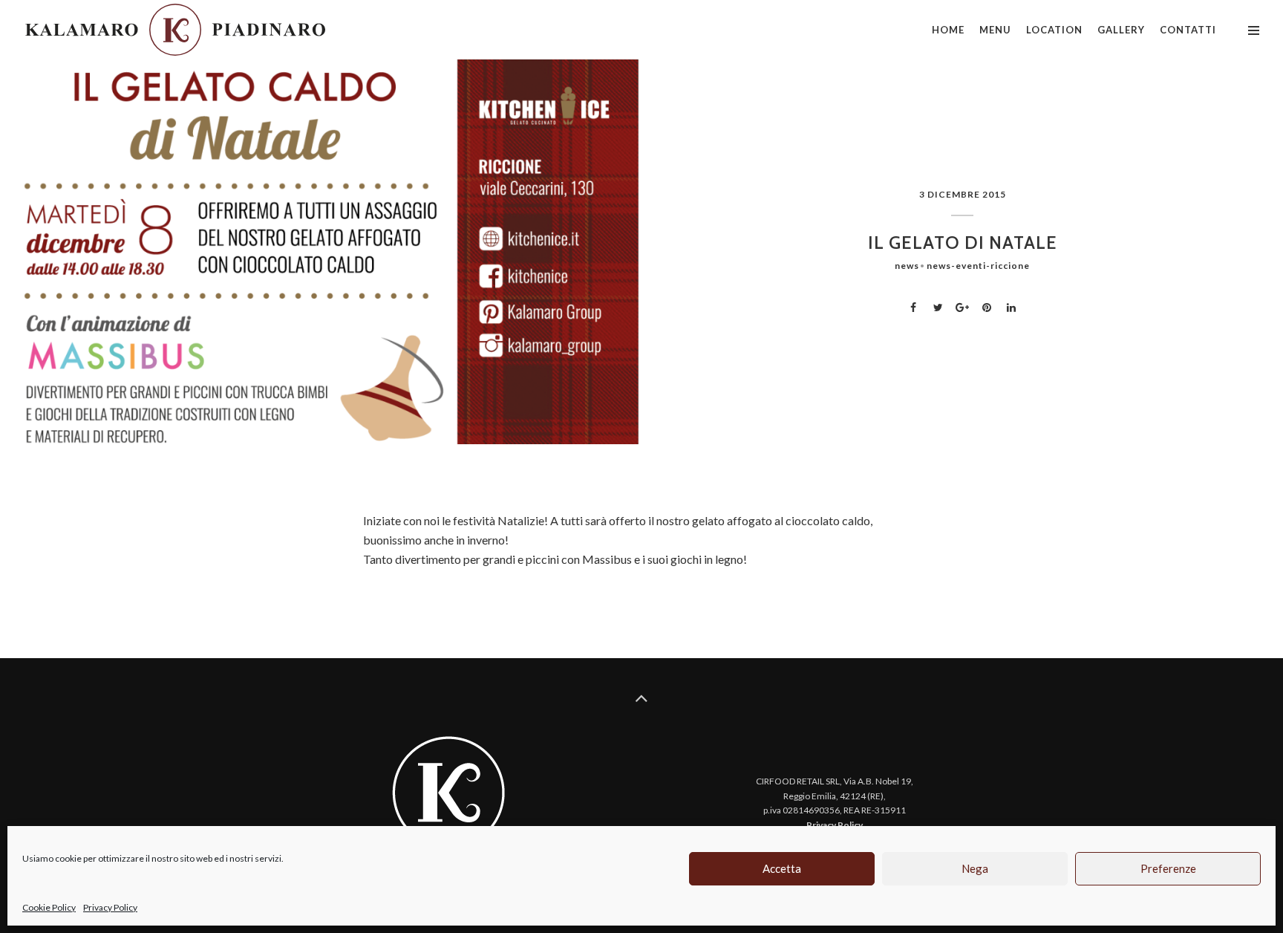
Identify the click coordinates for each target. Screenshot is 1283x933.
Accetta (782, 868)
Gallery (1121, 30)
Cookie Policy (49, 907)
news (907, 265)
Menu (995, 30)
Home (948, 30)
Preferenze (1168, 868)
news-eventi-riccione (978, 265)
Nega (975, 868)
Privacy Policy (110, 907)
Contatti (1188, 30)
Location (1054, 30)
